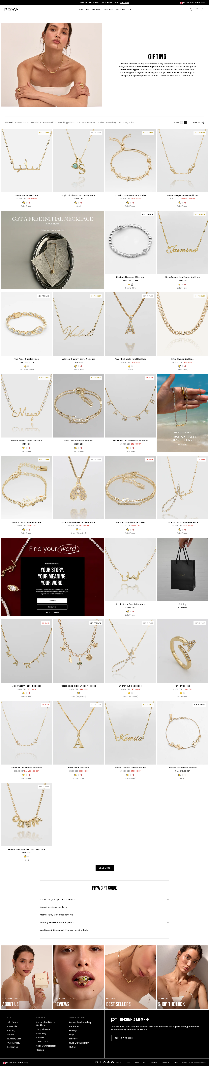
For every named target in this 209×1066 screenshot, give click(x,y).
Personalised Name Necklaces (45, 1024)
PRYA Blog (41, 1033)
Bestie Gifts (49, 122)
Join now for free (124, 1038)
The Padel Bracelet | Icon (26, 359)
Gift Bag (182, 604)
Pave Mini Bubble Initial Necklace (130, 359)
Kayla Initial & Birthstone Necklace (78, 195)
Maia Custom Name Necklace (26, 685)
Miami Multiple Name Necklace (182, 195)
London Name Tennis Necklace (26, 440)
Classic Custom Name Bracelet (130, 195)
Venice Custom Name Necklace (130, 767)
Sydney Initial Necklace (130, 685)
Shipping (11, 1030)
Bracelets (73, 1038)
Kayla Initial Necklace (78, 767)
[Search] (191, 9)
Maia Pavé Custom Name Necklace (130, 440)
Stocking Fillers (66, 122)
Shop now (116, 3)
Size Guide (12, 1026)
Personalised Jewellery (28, 122)
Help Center (13, 1022)
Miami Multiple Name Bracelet (182, 767)
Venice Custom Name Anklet (130, 522)
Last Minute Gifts (86, 122)
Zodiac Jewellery (107, 122)
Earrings (73, 1030)
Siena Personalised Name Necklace (182, 277)
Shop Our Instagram (46, 1045)
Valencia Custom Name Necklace (78, 359)
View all (9, 122)
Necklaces (74, 1026)
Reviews (40, 1037)
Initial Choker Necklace (182, 359)
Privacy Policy (13, 1042)
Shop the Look (123, 9)
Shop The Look (43, 1029)
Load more (104, 868)
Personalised (93, 9)
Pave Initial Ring (182, 685)
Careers (40, 1050)
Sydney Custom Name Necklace (182, 522)
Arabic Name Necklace (26, 195)
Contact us (12, 1047)
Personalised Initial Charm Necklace (78, 685)
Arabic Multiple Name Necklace (26, 767)
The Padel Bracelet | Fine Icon (130, 277)
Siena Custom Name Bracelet (78, 440)
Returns (10, 1034)
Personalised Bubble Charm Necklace (26, 849)
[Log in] (197, 9)
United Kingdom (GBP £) (194, 3)
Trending (108, 9)
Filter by (196, 122)
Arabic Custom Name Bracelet (26, 522)
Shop (80, 9)
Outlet (72, 1047)
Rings (71, 1034)
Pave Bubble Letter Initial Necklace (78, 522)
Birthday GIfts (126, 122)
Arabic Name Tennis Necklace (130, 604)
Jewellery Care (14, 1038)
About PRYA (42, 1041)
